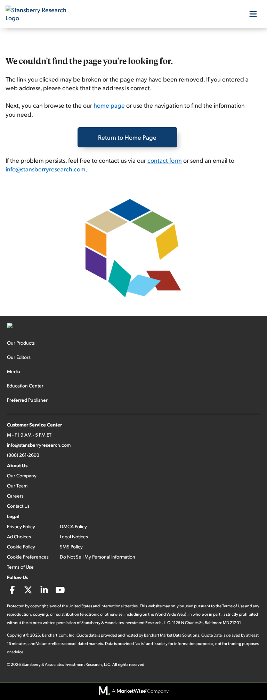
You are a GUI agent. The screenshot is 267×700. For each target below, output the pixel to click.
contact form (164, 160)
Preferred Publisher (27, 400)
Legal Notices (74, 536)
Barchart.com (54, 635)
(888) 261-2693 (23, 455)
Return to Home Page (127, 137)
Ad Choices (19, 536)
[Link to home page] (40, 14)
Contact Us (18, 506)
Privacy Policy (21, 526)
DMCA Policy (73, 526)
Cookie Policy (21, 546)
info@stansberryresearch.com (46, 169)
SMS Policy (71, 546)
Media (13, 371)
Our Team (17, 486)
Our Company (22, 475)
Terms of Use (20, 567)
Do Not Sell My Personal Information (97, 557)
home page (109, 105)
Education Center (25, 386)
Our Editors (19, 357)
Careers (15, 496)
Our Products (21, 343)
